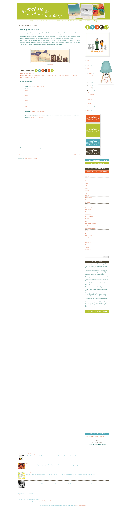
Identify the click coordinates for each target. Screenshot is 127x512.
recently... (79, 21)
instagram (35, 501)
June (90, 82)
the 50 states (88, 240)
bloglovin (44, 501)
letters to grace (89, 216)
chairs (86, 183)
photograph (74, 75)
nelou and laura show (60, 75)
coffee (86, 185)
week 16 (27, 463)
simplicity (90, 96)
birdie (86, 181)
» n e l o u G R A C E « (81, 505)
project (28, 77)
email (49, 501)
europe (87, 195)
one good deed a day (90, 228)
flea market (88, 200)
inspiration (88, 214)
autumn (87, 178)
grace (86, 204)
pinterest (30, 501)
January (91, 106)
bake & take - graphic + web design (35, 454)
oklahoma (87, 226)
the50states (69, 21)
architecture (88, 176)
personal (87, 233)
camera (38, 75)
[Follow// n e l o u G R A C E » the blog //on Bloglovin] (97, 161)
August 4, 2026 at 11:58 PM (38, 111)
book (34, 75)
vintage (33, 77)
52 (32, 75)
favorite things (89, 197)
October (91, 73)
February (91, 90)
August (91, 80)
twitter (25, 501)
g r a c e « (50, 21)
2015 (88, 63)
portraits (25, 495)
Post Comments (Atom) (31, 158)
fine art (30, 495)
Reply (26, 106)
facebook (20, 501)
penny (87, 230)
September (91, 76)
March (90, 88)
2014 (88, 65)
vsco (40, 501)
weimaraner (88, 252)
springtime (88, 237)
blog (31, 21)
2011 (88, 110)
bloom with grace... (30, 472)
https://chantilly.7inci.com (37, 117)
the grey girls (88, 242)
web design (88, 249)
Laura (51, 64)
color (86, 188)
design (87, 190)
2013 (88, 68)
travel (86, 244)
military (52, 75)
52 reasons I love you (90, 174)
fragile (89, 103)
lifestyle (87, 218)
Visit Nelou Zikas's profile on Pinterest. (94, 436)
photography (23, 77)
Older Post (78, 155)
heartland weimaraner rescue (92, 211)
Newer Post (22, 155)
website (88, 21)
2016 (88, 60)
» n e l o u (40, 21)
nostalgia (68, 75)
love (86, 221)
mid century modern (90, 223)
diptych (43, 75)
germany (87, 202)
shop (95, 21)
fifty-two (47, 75)
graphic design (89, 207)
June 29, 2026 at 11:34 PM (38, 86)
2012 (88, 71)
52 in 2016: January (30, 482)
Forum (26, 90)
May (90, 85)
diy (86, 192)
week (37, 77)
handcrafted (88, 209)
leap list (60, 21)
